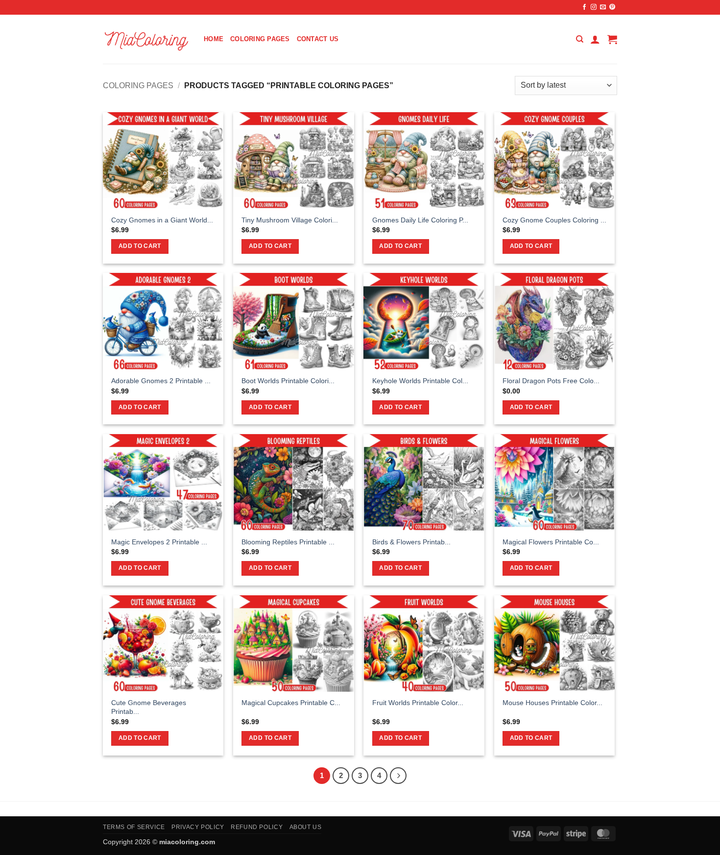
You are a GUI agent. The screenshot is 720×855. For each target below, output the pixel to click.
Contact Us (318, 39)
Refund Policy (257, 827)
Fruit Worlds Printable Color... (417, 703)
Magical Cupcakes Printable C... (290, 703)
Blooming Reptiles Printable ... (288, 542)
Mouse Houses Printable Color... (552, 703)
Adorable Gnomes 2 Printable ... (161, 381)
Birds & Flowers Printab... (411, 542)
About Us (305, 827)
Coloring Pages (260, 39)
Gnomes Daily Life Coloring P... (420, 220)
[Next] (398, 775)
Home (213, 39)
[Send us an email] (603, 7)
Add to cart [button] (140, 246)
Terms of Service (134, 827)
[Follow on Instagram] (594, 7)
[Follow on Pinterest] (612, 7)
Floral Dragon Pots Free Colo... (551, 381)
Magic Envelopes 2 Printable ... (159, 542)
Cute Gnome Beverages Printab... (148, 707)
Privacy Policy (197, 827)
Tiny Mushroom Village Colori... (289, 220)
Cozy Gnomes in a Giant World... (162, 220)
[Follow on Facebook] (584, 7)
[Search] (579, 39)
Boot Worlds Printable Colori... (288, 381)
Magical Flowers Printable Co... (551, 542)
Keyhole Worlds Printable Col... (420, 381)
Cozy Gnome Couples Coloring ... (554, 220)
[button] (595, 39)
